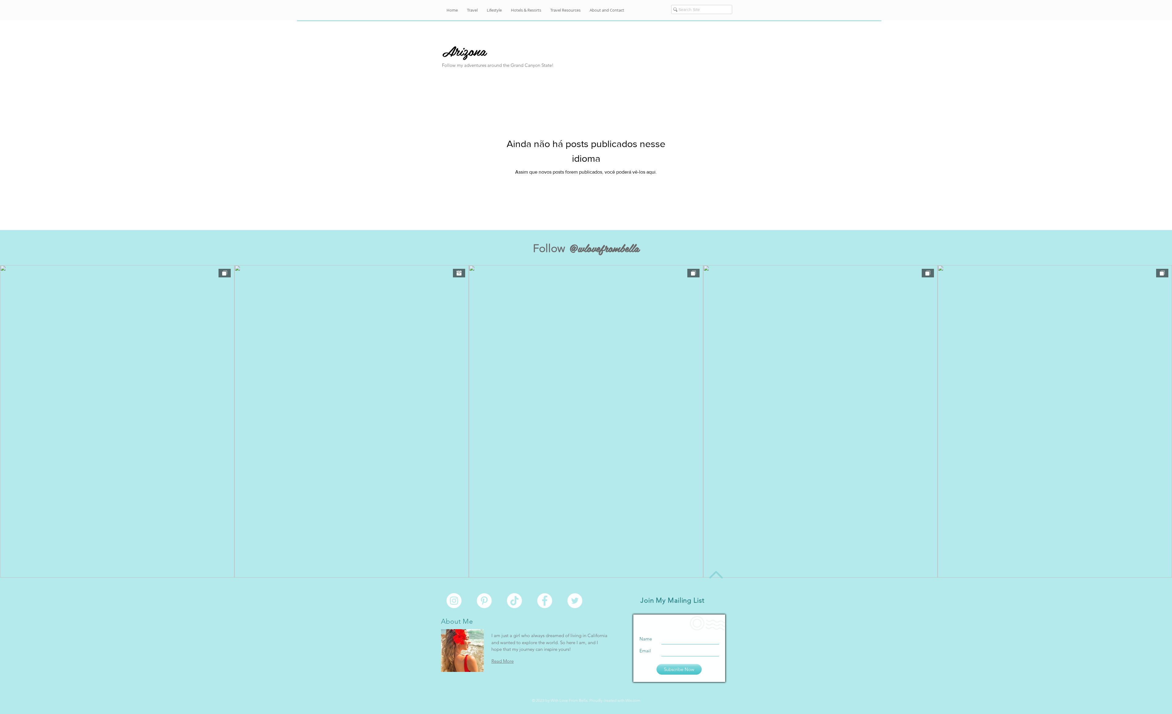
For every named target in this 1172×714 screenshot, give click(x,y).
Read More (502, 661)
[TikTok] (514, 600)
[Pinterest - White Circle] (484, 600)
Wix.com (632, 700)
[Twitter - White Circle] (574, 600)
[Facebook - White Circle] (544, 600)
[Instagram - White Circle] (454, 600)
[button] (607, 10)
